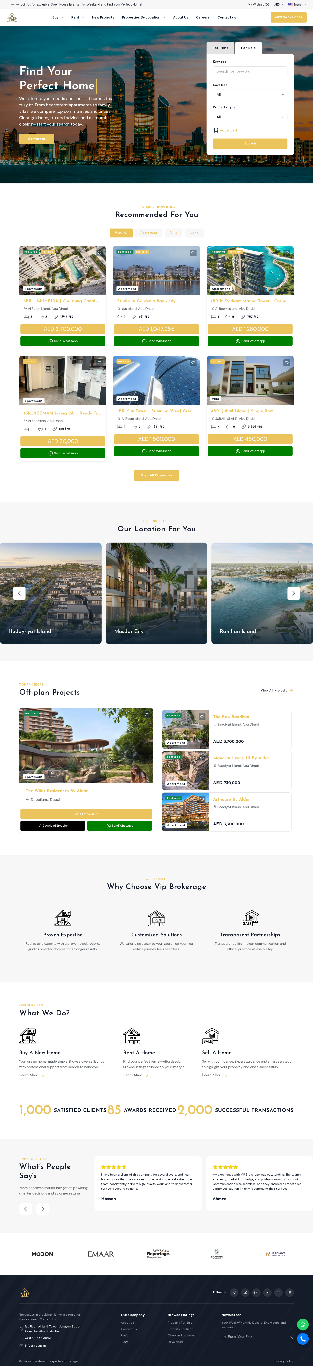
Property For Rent (180, 1329)
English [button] (298, 4)
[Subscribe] (290, 1337)
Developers (176, 1342)
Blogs (124, 1342)
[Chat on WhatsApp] (303, 1324)
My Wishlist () (258, 4)
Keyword (220, 62)
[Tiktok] (289, 1292)
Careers (203, 17)
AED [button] (277, 4)
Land (194, 233)
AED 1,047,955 (156, 329)
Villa (173, 233)
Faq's (124, 1335)
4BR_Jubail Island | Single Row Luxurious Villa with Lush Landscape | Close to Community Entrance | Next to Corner (250, 411)
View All (121, 233)
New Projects (103, 17)
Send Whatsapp (65, 341)
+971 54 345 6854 (288, 17)
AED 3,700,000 (63, 329)
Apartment (148, 233)
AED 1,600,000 (86, 814)
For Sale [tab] (248, 48)
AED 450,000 (250, 439)
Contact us (226, 17)
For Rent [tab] (220, 48)
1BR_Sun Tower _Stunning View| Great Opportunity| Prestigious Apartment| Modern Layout (155, 411)
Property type (224, 107)
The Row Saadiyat (231, 717)
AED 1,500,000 (156, 439)
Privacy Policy (284, 1361)
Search (250, 143)
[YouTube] (256, 1292)
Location (220, 85)
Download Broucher (55, 825)
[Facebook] (234, 1292)
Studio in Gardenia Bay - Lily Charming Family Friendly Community (155, 301)
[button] (19, 593)
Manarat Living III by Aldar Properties (241, 758)
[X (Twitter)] (245, 1292)
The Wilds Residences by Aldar (57, 791)
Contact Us (129, 1329)
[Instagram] (267, 1292)
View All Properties (156, 475)
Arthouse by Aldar (231, 799)
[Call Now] (303, 1339)
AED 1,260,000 (250, 329)
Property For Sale (180, 1323)
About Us (180, 17)
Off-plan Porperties (181, 1335)
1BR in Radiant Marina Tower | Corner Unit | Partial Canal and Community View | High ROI (249, 301)
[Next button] (12, 4)
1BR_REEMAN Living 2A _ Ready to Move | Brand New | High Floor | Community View (61, 413)
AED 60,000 (63, 441)
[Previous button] (17, 4)
